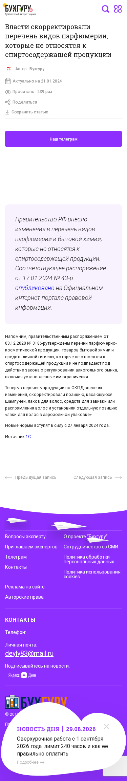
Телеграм (16, 557)
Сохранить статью (30, 112)
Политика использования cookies (92, 574)
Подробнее (28, 762)
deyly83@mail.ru (29, 653)
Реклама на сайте (25, 586)
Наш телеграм (64, 139)
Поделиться (25, 102)
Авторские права (24, 597)
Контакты (16, 567)
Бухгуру (36, 69)
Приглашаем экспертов (31, 546)
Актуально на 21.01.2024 (37, 81)
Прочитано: (32, 91)
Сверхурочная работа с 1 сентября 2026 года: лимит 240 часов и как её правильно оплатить (62, 746)
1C (28, 436)
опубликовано (35, 287)
